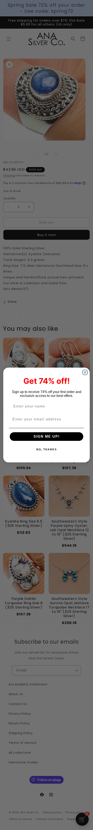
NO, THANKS (46, 449)
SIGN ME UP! (47, 436)
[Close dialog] (85, 372)
